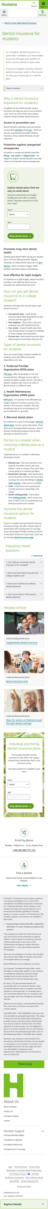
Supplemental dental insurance (21, 642)
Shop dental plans (19, 235)
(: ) (24, 850)
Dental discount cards (17, 681)
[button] (24, 871)
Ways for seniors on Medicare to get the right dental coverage (24, 721)
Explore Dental (13, 1204)
